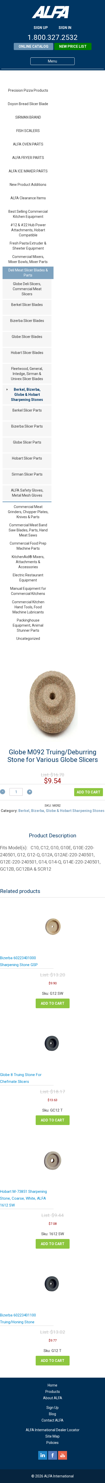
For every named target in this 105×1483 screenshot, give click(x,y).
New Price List (73, 46)
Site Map (52, 1436)
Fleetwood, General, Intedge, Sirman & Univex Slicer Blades (27, 374)
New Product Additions (28, 185)
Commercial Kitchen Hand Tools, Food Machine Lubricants (28, 607)
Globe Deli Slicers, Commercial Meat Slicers (27, 289)
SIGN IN (65, 28)
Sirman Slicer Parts (27, 474)
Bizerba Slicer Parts (27, 426)
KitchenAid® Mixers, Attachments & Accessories (28, 562)
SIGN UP (41, 28)
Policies (52, 1443)
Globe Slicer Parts (27, 442)
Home (52, 1385)
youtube (62, 1455)
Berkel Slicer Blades (27, 305)
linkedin (42, 1455)
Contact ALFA (52, 1420)
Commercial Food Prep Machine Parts (28, 545)
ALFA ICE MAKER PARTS (28, 171)
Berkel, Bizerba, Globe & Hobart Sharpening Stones (27, 394)
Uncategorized (28, 639)
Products (52, 1392)
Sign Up (52, 1408)
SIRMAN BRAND (28, 117)
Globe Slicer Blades (27, 337)
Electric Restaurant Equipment (28, 577)
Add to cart (88, 792)
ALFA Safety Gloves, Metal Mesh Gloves (27, 492)
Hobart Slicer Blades (27, 353)
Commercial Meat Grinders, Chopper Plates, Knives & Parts (28, 512)
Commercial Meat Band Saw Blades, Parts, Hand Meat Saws (28, 530)
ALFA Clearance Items (28, 198)
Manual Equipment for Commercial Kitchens (28, 591)
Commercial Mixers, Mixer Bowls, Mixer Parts (28, 259)
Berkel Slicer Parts (27, 410)
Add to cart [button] (52, 1003)
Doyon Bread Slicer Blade (28, 104)
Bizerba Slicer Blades (27, 321)
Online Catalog (33, 46)
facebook (52, 1455)
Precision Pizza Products (28, 90)
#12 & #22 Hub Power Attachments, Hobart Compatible (28, 230)
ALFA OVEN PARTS (28, 144)
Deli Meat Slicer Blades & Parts (28, 272)
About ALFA (52, 1398)
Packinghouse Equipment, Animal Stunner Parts (28, 625)
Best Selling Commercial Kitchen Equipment (28, 214)
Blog (52, 1414)
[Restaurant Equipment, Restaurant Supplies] (52, 12)
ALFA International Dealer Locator (53, 1430)
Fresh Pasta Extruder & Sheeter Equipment (28, 245)
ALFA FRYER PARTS (28, 158)
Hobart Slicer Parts (27, 458)
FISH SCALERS (28, 131)
